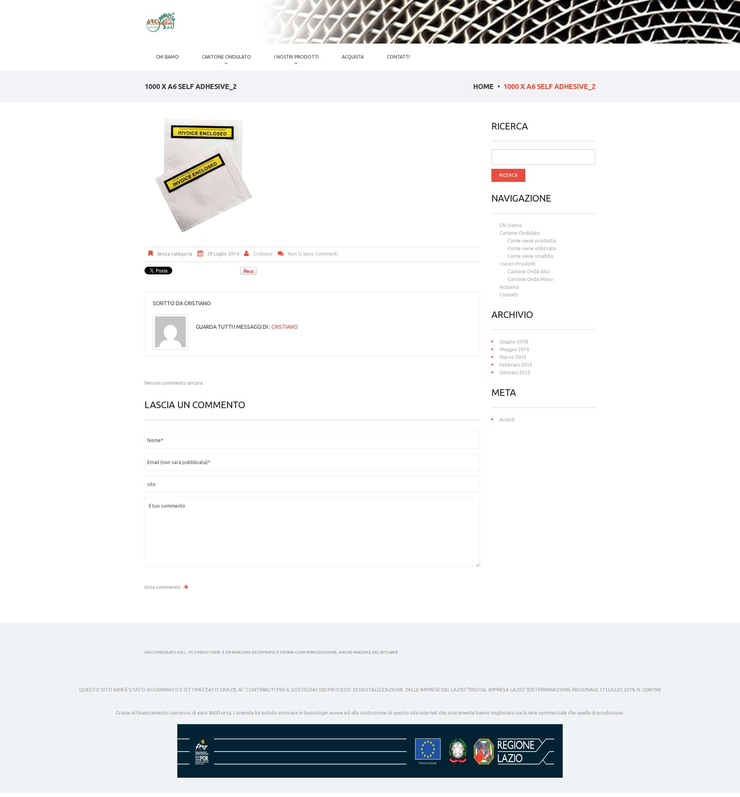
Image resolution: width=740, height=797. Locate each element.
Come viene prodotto (532, 240)
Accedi (507, 419)
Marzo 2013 (513, 357)
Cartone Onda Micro (530, 279)
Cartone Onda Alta (529, 271)
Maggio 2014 (514, 349)
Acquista (353, 56)
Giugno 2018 (514, 341)
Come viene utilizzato (532, 248)
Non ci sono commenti (313, 253)
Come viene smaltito (530, 256)
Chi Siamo (167, 56)
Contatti (398, 56)
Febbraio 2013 (516, 364)
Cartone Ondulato (220, 59)
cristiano (262, 253)
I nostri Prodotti (290, 59)
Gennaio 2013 (515, 372)
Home (483, 86)
